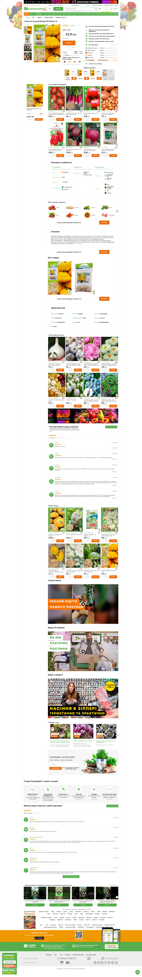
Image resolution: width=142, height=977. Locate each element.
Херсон (93, 911)
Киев (52, 911)
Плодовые (64, 14)
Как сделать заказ (91, 954)
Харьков (59, 911)
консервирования (68, 187)
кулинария (66, 189)
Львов (98, 911)
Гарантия (60, 925)
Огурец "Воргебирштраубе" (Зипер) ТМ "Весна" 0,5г (108, 150)
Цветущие (79, 14)
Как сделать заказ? (71, 927)
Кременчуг (68, 919)
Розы (49, 14)
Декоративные (86, 14)
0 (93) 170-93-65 (58, 5)
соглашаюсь (69, 767)
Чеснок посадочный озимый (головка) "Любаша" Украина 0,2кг (73, 364)
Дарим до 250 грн (109, 925)
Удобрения (109, 14)
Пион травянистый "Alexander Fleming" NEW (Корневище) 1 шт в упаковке (92, 364)
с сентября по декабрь (86, 172)
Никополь (62, 914)
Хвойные (92, 14)
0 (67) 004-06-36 (58, 948)
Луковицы (58, 14)
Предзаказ (81, 927)
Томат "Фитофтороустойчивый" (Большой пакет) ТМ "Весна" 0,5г (57, 114)
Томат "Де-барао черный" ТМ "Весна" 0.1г (73, 150)
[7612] (83, 738)
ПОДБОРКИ (26, 14)
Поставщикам (89, 927)
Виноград (53, 14)
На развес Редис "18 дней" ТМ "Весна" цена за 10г (73, 114)
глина (108, 184)
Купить (69, 43)
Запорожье (78, 911)
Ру (100, 9)
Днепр (71, 911)
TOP (33, 14)
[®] (35, 10)
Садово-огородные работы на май (82, 741)
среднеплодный (61, 322)
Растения (104, 14)
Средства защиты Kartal (50, 927)
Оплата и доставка (97, 5)
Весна (55, 326)
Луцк (48, 914)
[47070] (106, 738)
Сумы (81, 914)
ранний (63, 177)
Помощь (61, 927)
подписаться (56, 768)
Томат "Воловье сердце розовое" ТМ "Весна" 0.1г (90, 150)
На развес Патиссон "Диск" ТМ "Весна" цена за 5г (91, 571)
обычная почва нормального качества (110, 187)
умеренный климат (109, 179)
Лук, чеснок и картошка (38, 14)
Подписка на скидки (97, 925)
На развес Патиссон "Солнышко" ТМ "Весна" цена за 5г (57, 571)
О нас (47, 925)
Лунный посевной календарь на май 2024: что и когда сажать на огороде (60, 741)
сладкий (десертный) (104, 322)
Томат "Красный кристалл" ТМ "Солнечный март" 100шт (56, 150)
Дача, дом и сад (115, 14)
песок (108, 190)
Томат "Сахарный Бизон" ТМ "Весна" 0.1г (91, 114)
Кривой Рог (112, 911)
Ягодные (69, 14)
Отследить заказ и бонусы (111, 5)
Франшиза (88, 5)
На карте (97, 947)
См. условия (79, 798)
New (30, 14)
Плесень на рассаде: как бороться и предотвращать (105, 741)
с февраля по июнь (87, 174)
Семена (45, 14)
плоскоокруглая (103, 313)
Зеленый (66, 181)
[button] (108, 60)
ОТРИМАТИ (10, 966)
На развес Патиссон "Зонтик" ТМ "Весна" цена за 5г (74, 571)
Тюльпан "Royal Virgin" (71, 400)
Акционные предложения (32, 5)
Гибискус (74, 11)
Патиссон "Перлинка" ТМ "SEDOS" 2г (90, 535)
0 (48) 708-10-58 (48, 948)
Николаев (55, 914)
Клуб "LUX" (87, 925)
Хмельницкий (89, 914)
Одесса (65, 911)
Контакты (53, 925)
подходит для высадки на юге (110, 175)
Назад (28, 17)
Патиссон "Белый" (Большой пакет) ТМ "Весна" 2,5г (108, 535)
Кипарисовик (78, 11)
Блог (41, 925)
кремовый (80, 313)
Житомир (104, 914)
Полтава (69, 914)
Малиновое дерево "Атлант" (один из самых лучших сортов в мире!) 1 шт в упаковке (109, 400)
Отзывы (79, 925)
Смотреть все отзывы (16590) (71, 876)
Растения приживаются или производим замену (101, 33)
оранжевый (65, 172)
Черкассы (86, 911)
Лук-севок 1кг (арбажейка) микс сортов (56, 400)
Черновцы (52, 919)
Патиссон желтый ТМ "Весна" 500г (108, 571)
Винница (105, 911)
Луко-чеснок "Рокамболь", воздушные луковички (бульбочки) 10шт (55, 364)
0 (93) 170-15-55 (57, 946)
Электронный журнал (78, 954)
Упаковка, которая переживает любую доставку (101, 41)
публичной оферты (78, 243)
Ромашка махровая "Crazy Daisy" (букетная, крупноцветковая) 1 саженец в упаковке (109, 364)
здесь (50, 431)
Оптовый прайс (100, 927)
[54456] (60, 738)
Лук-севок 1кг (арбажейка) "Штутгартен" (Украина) (108, 114)
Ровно (76, 914)
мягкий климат (110, 172)
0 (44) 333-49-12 (48, 946)
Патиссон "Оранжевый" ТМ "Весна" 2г (55, 535)
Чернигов (97, 914)
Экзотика (74, 14)
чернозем (109, 192)
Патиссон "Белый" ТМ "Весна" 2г (74, 534)
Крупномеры (98, 14)
